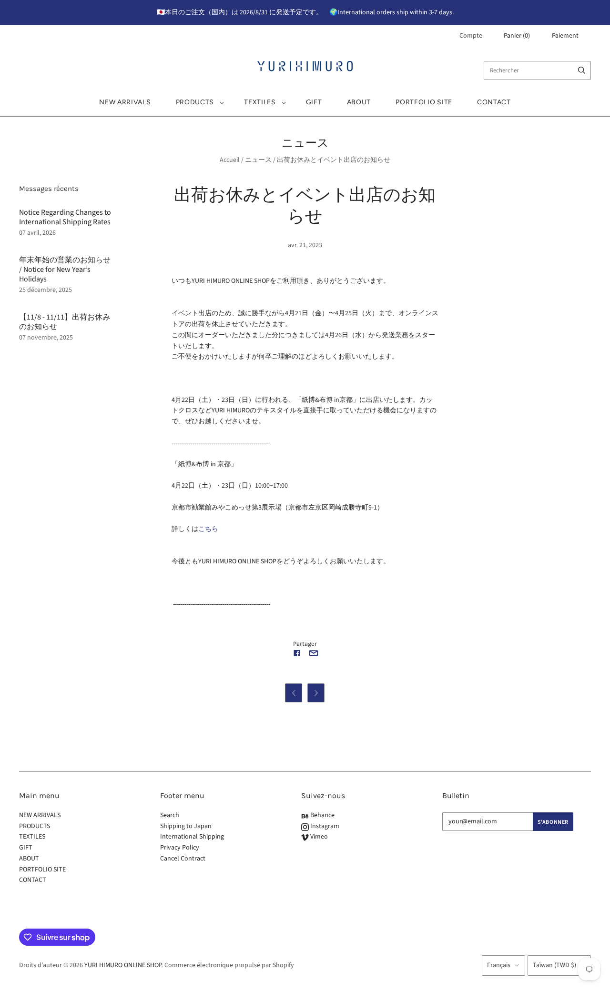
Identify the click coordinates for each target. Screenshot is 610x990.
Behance (322, 815)
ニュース (258, 160)
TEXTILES (260, 102)
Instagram (324, 826)
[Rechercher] (581, 70)
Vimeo (318, 836)
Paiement (565, 35)
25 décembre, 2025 (45, 290)
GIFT (314, 102)
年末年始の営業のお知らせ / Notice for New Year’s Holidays (65, 269)
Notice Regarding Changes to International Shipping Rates (65, 217)
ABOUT (359, 102)
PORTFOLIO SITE (424, 102)
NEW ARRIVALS (125, 102)
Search (169, 815)
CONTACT (494, 102)
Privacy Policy (179, 847)
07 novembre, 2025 (46, 337)
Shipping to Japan (186, 826)
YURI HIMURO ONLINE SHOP (123, 965)
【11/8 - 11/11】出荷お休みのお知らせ (64, 322)
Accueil (230, 160)
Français (498, 965)
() (517, 35)
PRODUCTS (195, 102)
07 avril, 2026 (37, 233)
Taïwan (554, 965)
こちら (208, 529)
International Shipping (192, 836)
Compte (470, 35)
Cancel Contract (182, 858)
